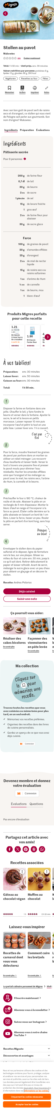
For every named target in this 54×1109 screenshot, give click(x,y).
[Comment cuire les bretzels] (39, 954)
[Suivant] (48, 337)
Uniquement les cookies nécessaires (27, 1096)
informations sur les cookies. (36, 1090)
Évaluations (43, 129)
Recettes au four (29, 78)
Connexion (29, 744)
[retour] (5, 13)
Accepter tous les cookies (27, 1104)
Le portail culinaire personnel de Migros (23, 986)
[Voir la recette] (14, 892)
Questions (36, 804)
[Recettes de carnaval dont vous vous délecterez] (14, 954)
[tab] (27, 1048)
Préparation (27, 129)
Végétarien (10, 78)
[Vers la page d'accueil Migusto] (11, 3)
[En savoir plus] (14, 642)
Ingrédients (11, 129)
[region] (27, 1085)
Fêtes (45, 78)
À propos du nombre (25, 159)
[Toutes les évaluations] (10, 58)
